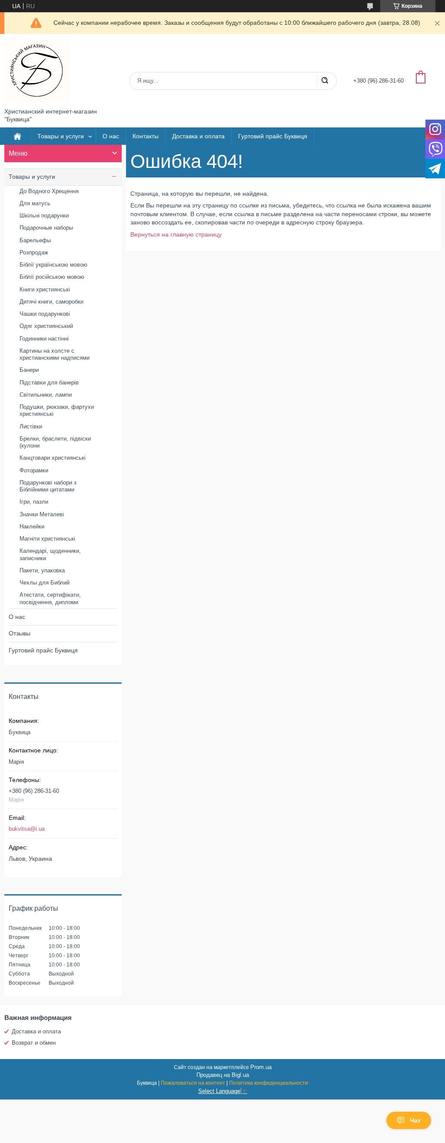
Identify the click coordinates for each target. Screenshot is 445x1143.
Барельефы (35, 240)
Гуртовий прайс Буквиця (272, 136)
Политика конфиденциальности (268, 1083)
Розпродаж (34, 252)
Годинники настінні (44, 338)
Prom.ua (261, 1067)
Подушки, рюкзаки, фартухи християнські (57, 410)
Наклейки (32, 526)
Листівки (31, 426)
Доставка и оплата (198, 136)
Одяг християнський (46, 326)
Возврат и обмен (34, 1042)
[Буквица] (37, 71)
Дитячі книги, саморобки (51, 301)
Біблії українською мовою (53, 264)
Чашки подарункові (45, 314)
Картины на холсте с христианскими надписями (55, 354)
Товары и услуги (60, 136)
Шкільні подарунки (44, 215)
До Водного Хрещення (49, 191)
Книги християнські (45, 289)
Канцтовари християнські (53, 458)
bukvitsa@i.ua (27, 829)
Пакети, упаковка (42, 570)
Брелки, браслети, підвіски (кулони (55, 442)
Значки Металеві (42, 514)
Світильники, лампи (46, 394)
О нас (111, 136)
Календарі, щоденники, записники (50, 554)
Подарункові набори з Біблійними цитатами (48, 486)
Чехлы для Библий (45, 582)
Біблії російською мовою (52, 277)
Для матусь (35, 203)
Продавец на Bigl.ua (222, 1075)
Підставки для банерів (49, 382)
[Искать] (324, 81)
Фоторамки (34, 470)
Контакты (146, 136)
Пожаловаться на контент (193, 1083)
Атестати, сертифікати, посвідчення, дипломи (50, 598)
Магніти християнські (47, 538)
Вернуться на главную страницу (176, 234)
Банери (29, 370)
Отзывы (19, 633)
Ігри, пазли (34, 501)
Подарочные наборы (46, 227)
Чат (415, 1120)
